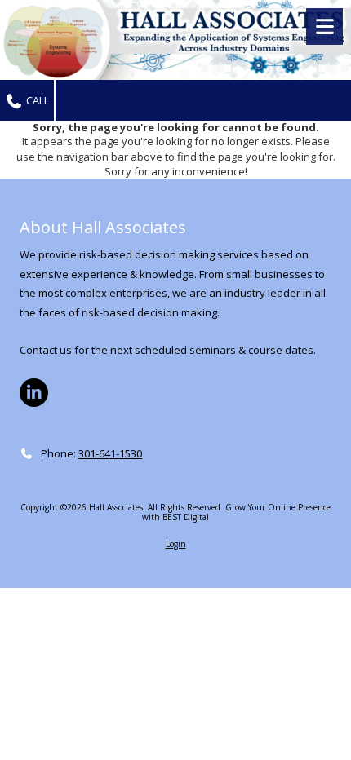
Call (36, 100)
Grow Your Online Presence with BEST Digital (236, 512)
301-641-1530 (110, 453)
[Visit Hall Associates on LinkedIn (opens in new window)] (34, 392)
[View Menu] (324, 26)
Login (176, 544)
